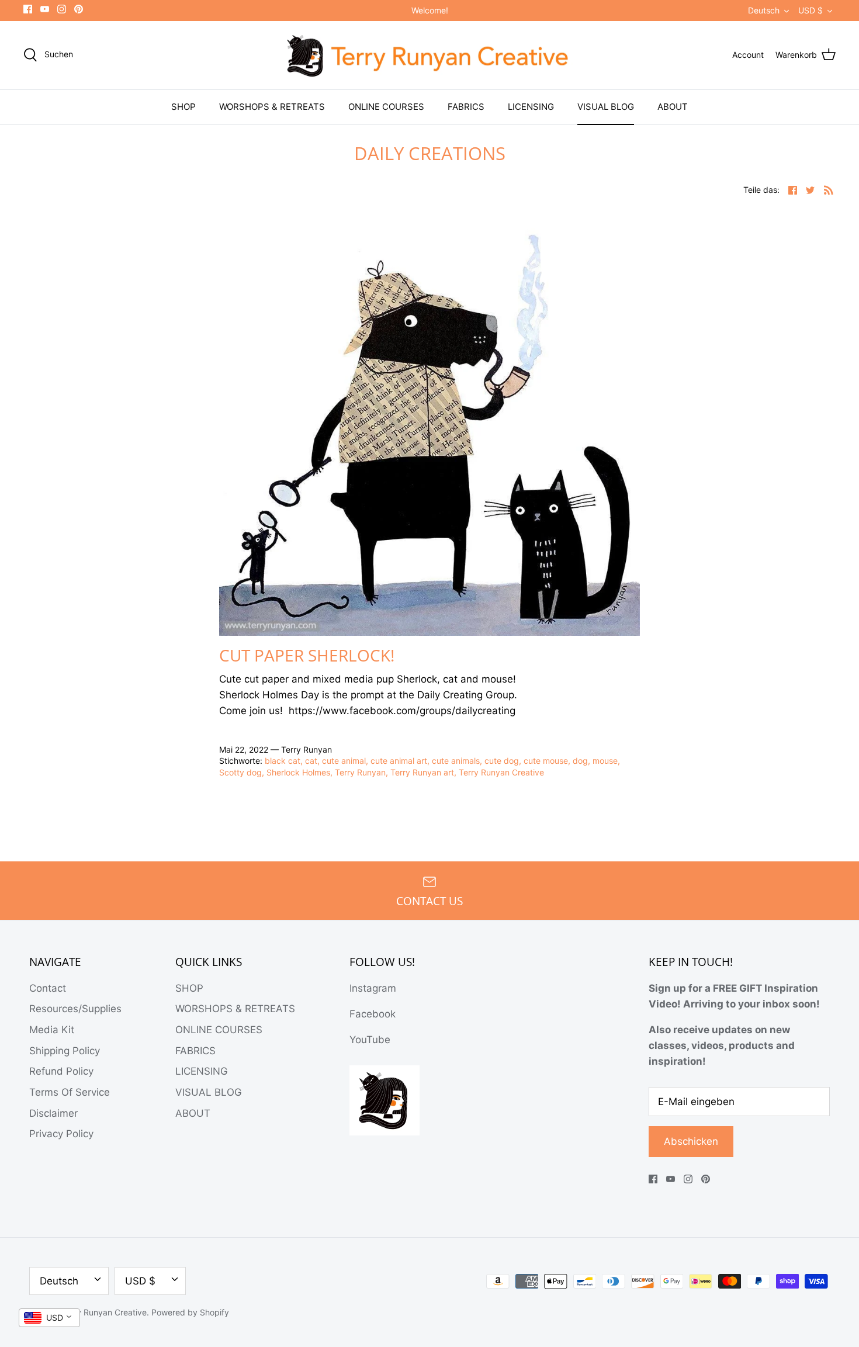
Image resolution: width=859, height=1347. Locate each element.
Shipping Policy (64, 1051)
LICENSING (531, 106)
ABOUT (672, 106)
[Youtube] (44, 9)
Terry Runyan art (422, 772)
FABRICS (466, 106)
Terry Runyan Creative (501, 772)
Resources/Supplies (75, 1008)
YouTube (369, 1039)
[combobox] (49, 1317)
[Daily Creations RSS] (829, 190)
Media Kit (51, 1030)
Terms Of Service (69, 1092)
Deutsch (764, 10)
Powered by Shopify (190, 1312)
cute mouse (546, 761)
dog (580, 761)
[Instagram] (61, 9)
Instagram (372, 988)
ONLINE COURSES (386, 106)
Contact (47, 988)
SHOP (183, 106)
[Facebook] (27, 9)
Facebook (372, 1014)
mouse (605, 761)
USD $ (810, 10)
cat (311, 761)
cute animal (344, 761)
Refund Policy (61, 1071)
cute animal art (398, 761)
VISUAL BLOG (605, 106)
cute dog (501, 761)
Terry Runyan (360, 772)
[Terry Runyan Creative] (429, 55)
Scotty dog (240, 772)
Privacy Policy (61, 1134)
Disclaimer (53, 1113)
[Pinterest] (78, 9)
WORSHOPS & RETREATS (272, 106)
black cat (282, 761)
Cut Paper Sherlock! (306, 655)
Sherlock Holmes (298, 772)
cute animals (456, 761)
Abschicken (691, 1141)
